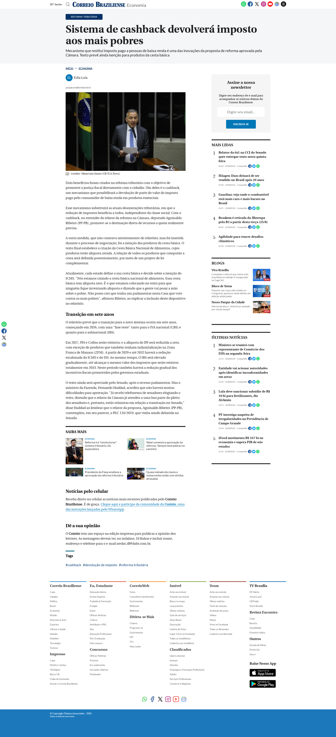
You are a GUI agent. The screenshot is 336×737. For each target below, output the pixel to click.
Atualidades (255, 627)
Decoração (175, 624)
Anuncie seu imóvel (179, 596)
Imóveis (174, 660)
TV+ (132, 641)
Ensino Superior (97, 596)
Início (69, 68)
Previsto (94, 660)
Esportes (54, 624)
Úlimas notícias (177, 610)
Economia (136, 4)
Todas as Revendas (219, 629)
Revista (253, 623)
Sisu (92, 629)
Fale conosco (96, 643)
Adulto (173, 674)
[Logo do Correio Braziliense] (99, 4)
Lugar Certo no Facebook (182, 634)
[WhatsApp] (243, 6)
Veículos (174, 665)
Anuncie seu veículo (219, 596)
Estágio (93, 606)
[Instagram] (263, 6)
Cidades (54, 596)
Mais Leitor (135, 646)
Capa (52, 592)
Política (53, 601)
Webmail (134, 610)
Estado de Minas (258, 645)
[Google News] (276, 6)
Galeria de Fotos (178, 629)
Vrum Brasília (256, 606)
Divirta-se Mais (142, 617)
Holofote (54, 638)
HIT (132, 637)
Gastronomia (136, 601)
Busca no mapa (177, 601)
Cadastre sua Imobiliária (182, 643)
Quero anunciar (177, 655)
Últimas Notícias (98, 615)
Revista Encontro (264, 612)
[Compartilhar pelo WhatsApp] (258, 167)
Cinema (133, 623)
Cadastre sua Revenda (221, 634)
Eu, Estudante (101, 586)
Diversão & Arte (58, 620)
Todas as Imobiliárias (180, 638)
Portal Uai (255, 649)
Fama (132, 592)
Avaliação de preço (219, 610)
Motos (213, 620)
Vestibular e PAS (98, 624)
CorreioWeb (139, 586)
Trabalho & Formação (100, 601)
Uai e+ (253, 654)
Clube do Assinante (59, 679)
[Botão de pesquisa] (67, 4)
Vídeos (213, 615)
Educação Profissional (100, 634)
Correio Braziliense (65, 586)
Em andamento (97, 665)
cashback (74, 565)
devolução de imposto (101, 565)
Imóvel (175, 586)
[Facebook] (250, 6)
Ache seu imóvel (178, 592)
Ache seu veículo (218, 592)
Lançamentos (176, 606)
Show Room (175, 620)
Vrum (214, 586)
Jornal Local (255, 596)
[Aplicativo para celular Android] (263, 684)
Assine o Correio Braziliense (64, 683)
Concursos (98, 650)
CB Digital (55, 669)
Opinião (54, 634)
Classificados (180, 650)
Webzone (134, 606)
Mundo (53, 615)
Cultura (93, 620)
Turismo (54, 648)
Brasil (52, 606)
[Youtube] (270, 6)
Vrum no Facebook (219, 624)
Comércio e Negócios (180, 683)
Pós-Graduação (97, 638)
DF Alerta (254, 592)
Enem (93, 610)
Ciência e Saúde (58, 629)
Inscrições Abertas (99, 669)
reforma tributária (134, 565)
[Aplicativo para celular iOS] (263, 673)
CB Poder (254, 601)
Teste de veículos (218, 606)
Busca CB (54, 674)
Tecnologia (55, 643)
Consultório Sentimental (142, 596)
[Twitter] (257, 6)
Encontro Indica (257, 632)
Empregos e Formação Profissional (187, 669)
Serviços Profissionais (180, 679)
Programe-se (136, 627)
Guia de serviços (178, 615)
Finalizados (95, 674)
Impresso (57, 654)
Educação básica (98, 592)
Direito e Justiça (58, 665)
